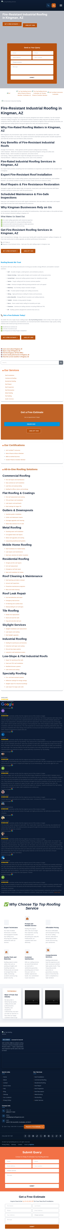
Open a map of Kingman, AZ (11, 351)
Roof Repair (38, 1085)
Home (5, 1077)
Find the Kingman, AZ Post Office (13, 353)
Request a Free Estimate (33, 1126)
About (5, 1080)
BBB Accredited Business (13, 456)
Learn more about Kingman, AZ (12, 349)
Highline (31, 1144)
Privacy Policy (7, 1100)
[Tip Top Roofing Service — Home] (10, 5)
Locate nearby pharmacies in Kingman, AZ (16, 355)
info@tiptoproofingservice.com (15, 1116)
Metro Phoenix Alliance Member (15, 453)
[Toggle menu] (59, 5)
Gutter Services (39, 1100)
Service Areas (7, 1085)
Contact (5, 1083)
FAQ (4, 1088)
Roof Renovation (39, 1091)
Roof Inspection (39, 1088)
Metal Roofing (39, 1094)
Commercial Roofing (40, 1080)
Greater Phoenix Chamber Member (15, 459)
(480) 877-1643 (10, 1111)
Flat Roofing (38, 1097)
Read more (57, 892)
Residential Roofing (40, 1083)
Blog (4, 1091)
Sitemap (5, 1094)
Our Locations (7, 1097)
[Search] (61, 363)
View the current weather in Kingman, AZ (16, 356)
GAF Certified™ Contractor (13, 450)
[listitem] (25, 1136)
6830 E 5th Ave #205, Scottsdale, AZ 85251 (18, 1121)
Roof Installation (39, 1077)
